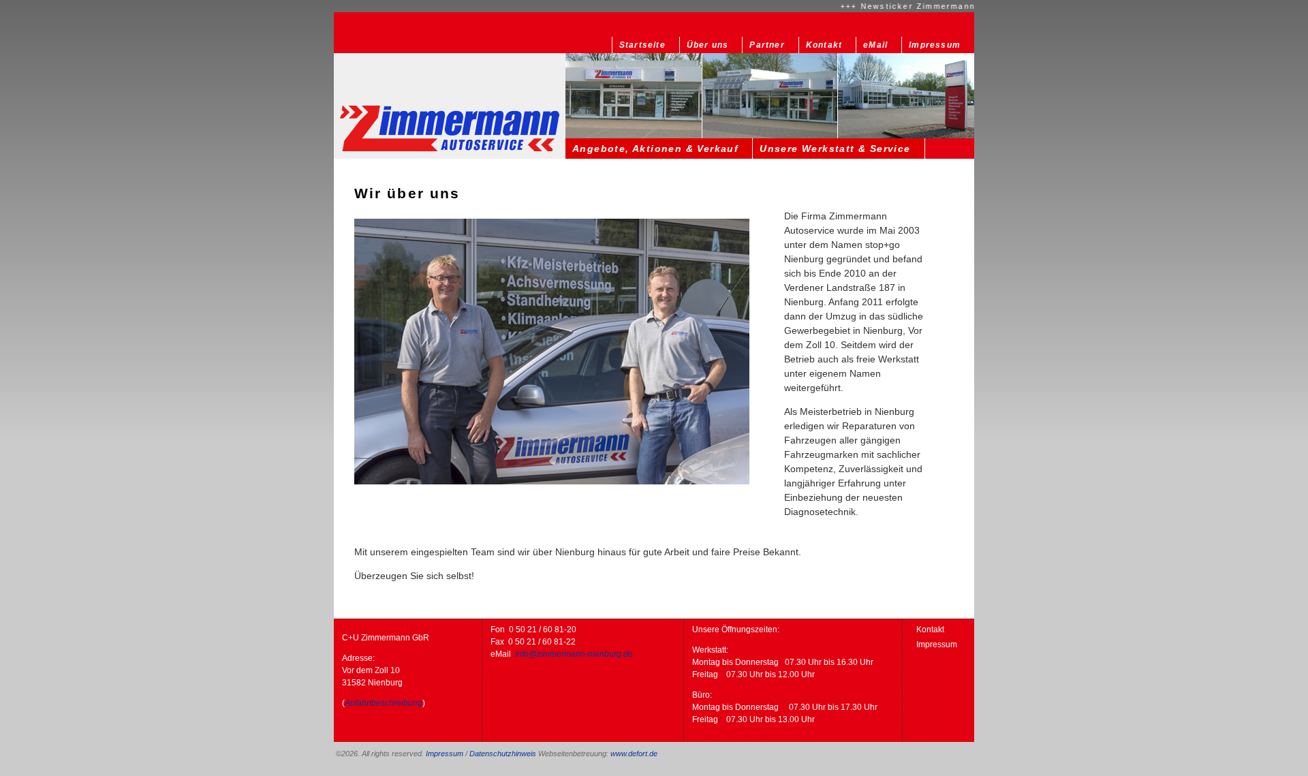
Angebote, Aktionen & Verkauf (655, 148)
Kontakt (824, 45)
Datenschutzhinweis (502, 753)
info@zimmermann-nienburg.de (574, 654)
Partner (766, 45)
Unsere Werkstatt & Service (835, 148)
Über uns (708, 45)
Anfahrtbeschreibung (383, 703)
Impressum (935, 45)
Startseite (642, 45)
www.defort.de (633, 753)
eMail (875, 45)
